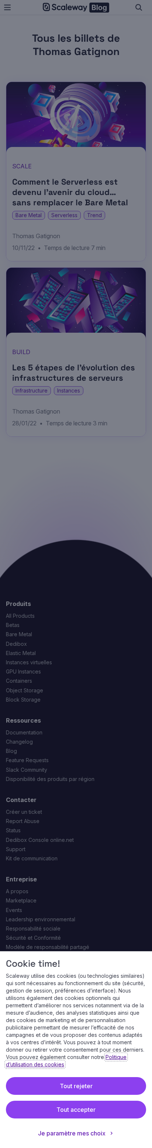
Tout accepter (76, 1109)
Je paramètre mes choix (72, 1133)
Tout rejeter (76, 1086)
